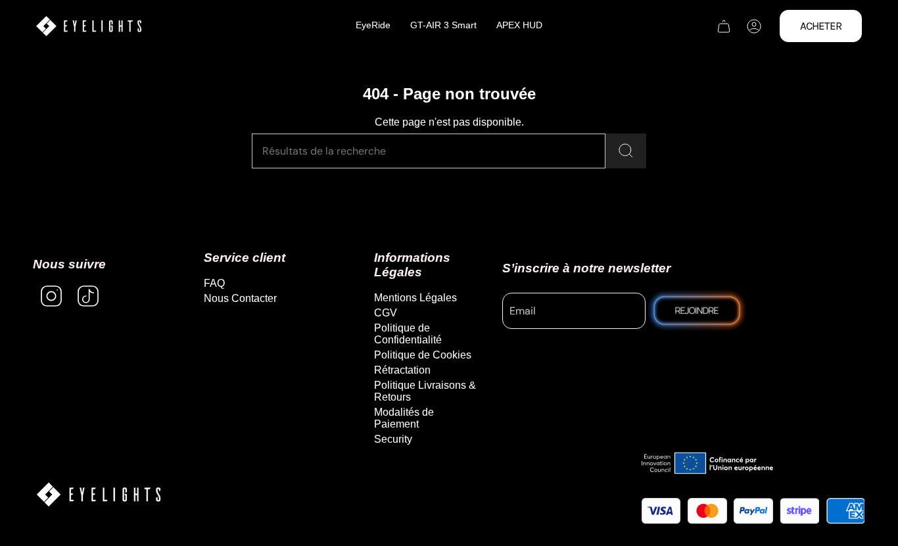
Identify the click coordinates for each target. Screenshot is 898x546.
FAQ (214, 283)
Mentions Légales (415, 297)
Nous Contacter (240, 298)
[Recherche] (625, 151)
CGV (385, 312)
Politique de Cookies (422, 354)
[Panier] (724, 26)
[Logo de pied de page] (98, 494)
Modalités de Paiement (404, 418)
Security (393, 439)
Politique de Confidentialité (408, 333)
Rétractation (402, 370)
